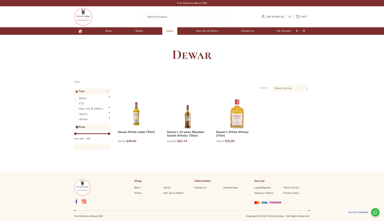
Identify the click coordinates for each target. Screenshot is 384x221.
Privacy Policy (291, 193)
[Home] (80, 31)
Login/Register (262, 187)
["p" (81, 103)
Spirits (170, 31)
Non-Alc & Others (207, 31)
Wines (139, 31)
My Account (284, 31)
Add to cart (138, 149)
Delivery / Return (264, 193)
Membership (230, 187)
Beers (108, 31)
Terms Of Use (291, 187)
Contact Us (247, 31)
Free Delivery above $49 (192, 3)
